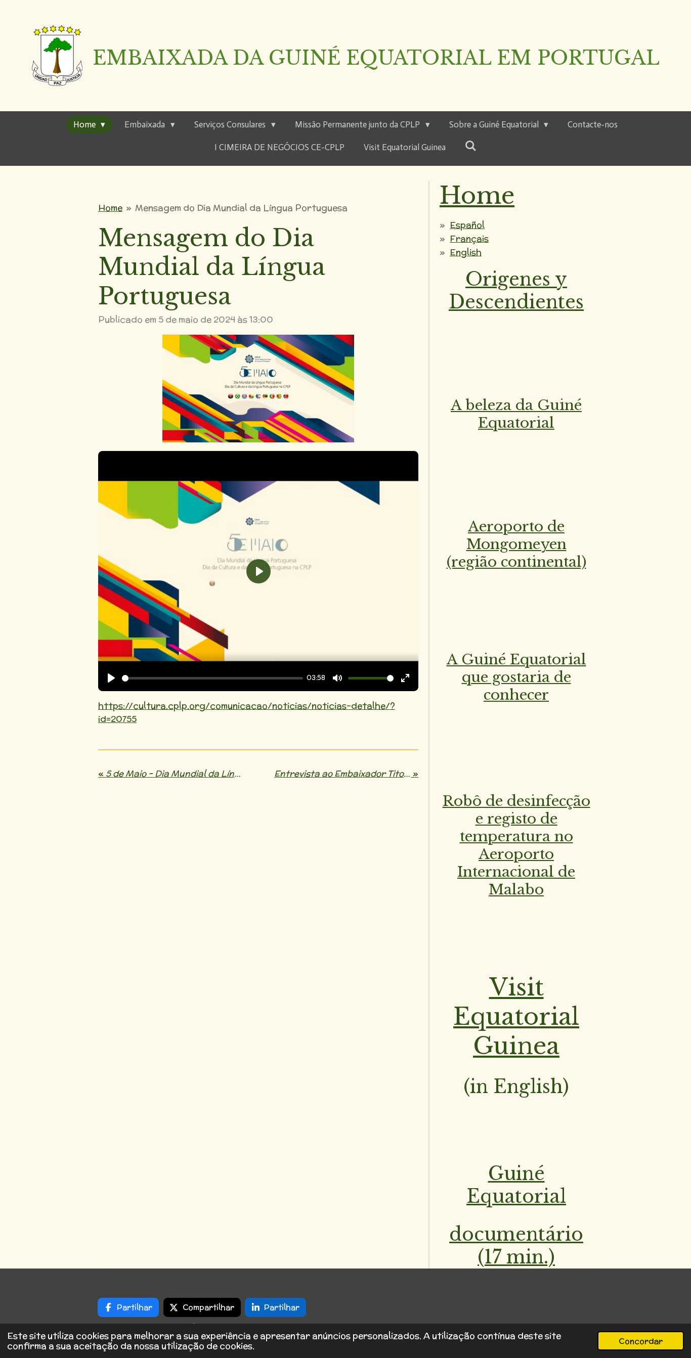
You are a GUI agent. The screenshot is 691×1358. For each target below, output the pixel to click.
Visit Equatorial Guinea (516, 1016)
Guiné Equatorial (516, 1185)
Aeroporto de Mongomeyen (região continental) (516, 544)
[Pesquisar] (471, 146)
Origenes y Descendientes (516, 290)
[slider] (212, 678)
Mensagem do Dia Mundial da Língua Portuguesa (241, 208)
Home (110, 208)
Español (467, 225)
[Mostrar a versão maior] (258, 388)
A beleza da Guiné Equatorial (516, 414)
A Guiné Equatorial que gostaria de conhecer (516, 677)
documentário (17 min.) (516, 1246)
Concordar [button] (641, 1340)
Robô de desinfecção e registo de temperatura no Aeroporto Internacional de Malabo (516, 845)
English (466, 252)
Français (469, 239)
